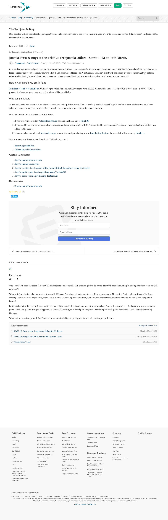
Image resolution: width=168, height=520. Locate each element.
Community (28, 18)
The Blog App (92, 442)
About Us (115, 437)
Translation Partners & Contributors (120, 459)
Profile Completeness (69, 447)
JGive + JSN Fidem (43, 441)
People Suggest (17, 461)
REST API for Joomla (94, 460)
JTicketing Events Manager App (96, 438)
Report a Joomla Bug (24, 145)
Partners (40, 496)
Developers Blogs (118, 444)
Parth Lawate (33, 63)
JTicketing (15, 441)
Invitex (14, 458)
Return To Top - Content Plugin (70, 460)
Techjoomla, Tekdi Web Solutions (24, 88)
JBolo (14, 454)
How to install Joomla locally (28, 159)
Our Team (115, 451)
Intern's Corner (117, 447)
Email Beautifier (17, 468)
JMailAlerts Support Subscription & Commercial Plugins (18, 473)
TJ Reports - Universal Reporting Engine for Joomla (94, 474)
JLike (13, 465)
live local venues (48, 132)
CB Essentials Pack (43, 458)
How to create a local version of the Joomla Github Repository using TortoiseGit (52, 167)
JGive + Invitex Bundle (44, 437)
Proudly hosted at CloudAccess (85, 504)
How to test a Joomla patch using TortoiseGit (36, 175)
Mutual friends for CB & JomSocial (20, 479)
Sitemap (49, 496)
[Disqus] (84, 385)
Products (58, 5)
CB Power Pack (42, 461)
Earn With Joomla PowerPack (43, 465)
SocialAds (15, 447)
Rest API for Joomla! (69, 437)
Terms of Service (16, 496)
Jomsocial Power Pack (44, 447)
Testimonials (116, 454)
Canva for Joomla (68, 465)
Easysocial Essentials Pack (46, 451)
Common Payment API (95, 457)
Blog (117, 5)
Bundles (72, 5)
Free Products (88, 5)
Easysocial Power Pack (44, 454)
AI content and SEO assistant (69, 469)
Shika (14, 437)
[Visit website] (10, 279)
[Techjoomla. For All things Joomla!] (19, 7)
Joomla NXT (102, 496)
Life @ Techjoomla (118, 441)
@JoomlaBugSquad (48, 120)
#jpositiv (57, 496)
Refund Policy (30, 496)
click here (140, 132)
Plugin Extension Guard (70, 473)
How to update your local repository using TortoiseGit (40, 171)
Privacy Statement (77, 496)
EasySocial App (92, 446)
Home (13, 18)
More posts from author (148, 325)
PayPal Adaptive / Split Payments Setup (95, 465)
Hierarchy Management (95, 469)
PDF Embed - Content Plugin (69, 455)
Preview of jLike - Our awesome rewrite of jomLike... (133, 251)
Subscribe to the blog (84, 239)
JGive (14, 444)
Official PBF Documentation (27, 149)
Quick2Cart (16, 451)
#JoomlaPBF (83, 120)
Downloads (104, 5)
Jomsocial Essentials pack (46, 444)
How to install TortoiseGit (26, 163)
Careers (65, 496)
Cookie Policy (91, 496)
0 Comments (78, 63)
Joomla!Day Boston (99, 132)
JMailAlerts (66, 441)
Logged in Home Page (69, 451)
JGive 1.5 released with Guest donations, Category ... (34, 251)
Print (32, 46)
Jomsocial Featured (68, 444)
